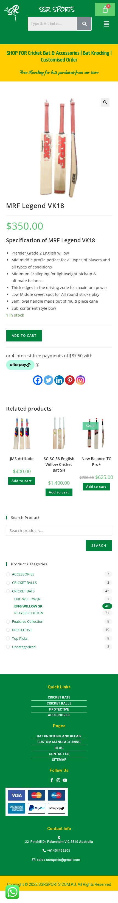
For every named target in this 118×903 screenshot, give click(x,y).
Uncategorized (24, 646)
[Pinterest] (70, 380)
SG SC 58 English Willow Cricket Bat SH (59, 464)
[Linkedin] (59, 380)
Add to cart (24, 335)
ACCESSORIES (23, 574)
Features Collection (27, 621)
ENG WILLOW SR (28, 606)
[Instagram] (80, 380)
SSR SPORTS (57, 9)
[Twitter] (48, 380)
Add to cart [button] (22, 480)
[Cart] (105, 9)
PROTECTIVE (22, 629)
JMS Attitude (21, 458)
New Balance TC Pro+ (96, 461)
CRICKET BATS (23, 591)
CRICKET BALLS (24, 582)
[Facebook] (38, 380)
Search (98, 545)
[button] (106, 24)
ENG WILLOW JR (27, 599)
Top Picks (19, 638)
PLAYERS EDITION (28, 612)
